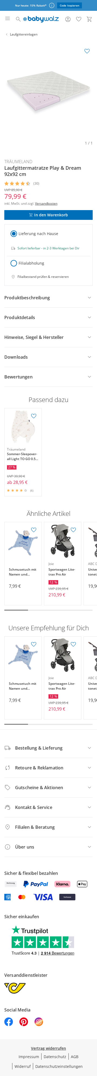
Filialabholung (31, 263)
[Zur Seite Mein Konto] (68, 19)
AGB (74, 1056)
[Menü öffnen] (7, 19)
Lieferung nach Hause (38, 233)
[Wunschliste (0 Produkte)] (78, 19)
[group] (48, 90)
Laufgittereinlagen (23, 34)
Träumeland (18, 162)
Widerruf (23, 1066)
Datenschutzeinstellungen (59, 1066)
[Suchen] (18, 19)
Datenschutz (55, 1056)
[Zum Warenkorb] (89, 19)
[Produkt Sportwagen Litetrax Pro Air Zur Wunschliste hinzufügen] (73, 530)
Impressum (29, 1056)
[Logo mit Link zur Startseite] (40, 19)
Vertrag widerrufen (48, 1048)
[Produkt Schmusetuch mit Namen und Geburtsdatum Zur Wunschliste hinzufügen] (33, 530)
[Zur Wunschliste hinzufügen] (87, 51)
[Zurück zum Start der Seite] (91, 1038)
